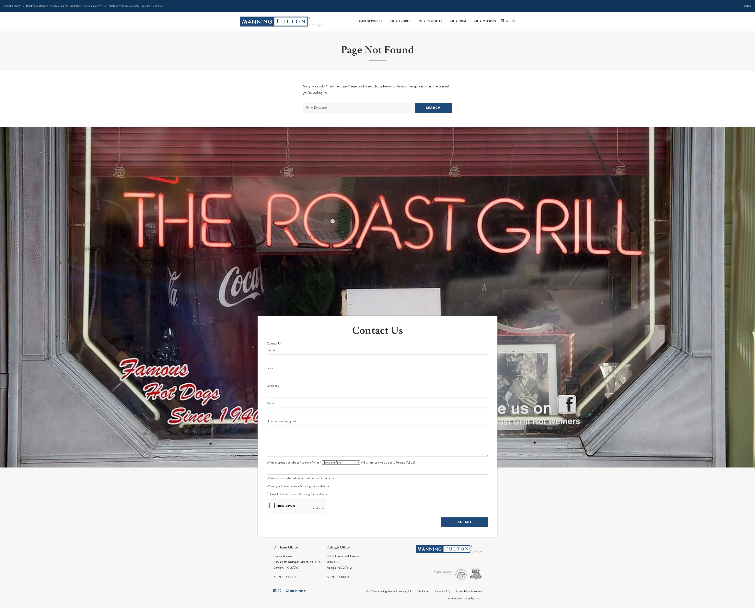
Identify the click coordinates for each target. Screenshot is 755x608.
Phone (270, 403)
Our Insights (430, 21)
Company (273, 386)
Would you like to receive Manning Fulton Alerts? (298, 486)
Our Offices (485, 21)
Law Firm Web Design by (464, 598)
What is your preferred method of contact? (295, 478)
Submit (465, 522)
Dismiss (747, 6)
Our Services (370, 21)
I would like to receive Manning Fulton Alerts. (298, 494)
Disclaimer (423, 591)
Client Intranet (296, 591)
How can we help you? (281, 421)
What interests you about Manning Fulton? (294, 462)
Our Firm (458, 21)
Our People (400, 21)
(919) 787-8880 (284, 577)
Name (271, 350)
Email (270, 368)
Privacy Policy (442, 591)
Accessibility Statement (469, 591)
